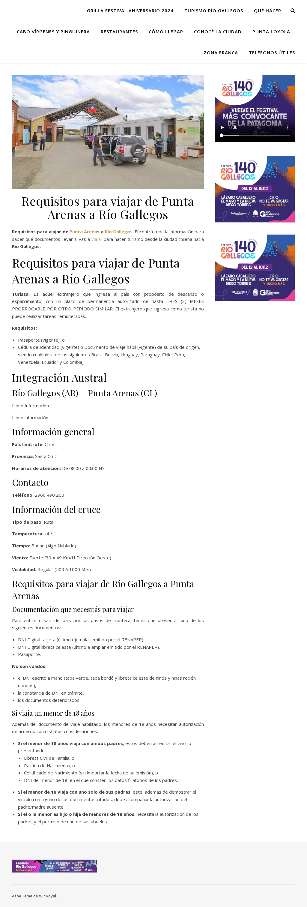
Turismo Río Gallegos (213, 10)
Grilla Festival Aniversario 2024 (130, 10)
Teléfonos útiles (272, 52)
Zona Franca (221, 52)
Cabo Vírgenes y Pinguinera (53, 31)
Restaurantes (119, 31)
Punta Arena (83, 232)
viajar (96, 239)
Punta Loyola (271, 31)
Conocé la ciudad (218, 31)
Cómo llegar (166, 31)
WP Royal (47, 896)
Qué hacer (267, 10)
